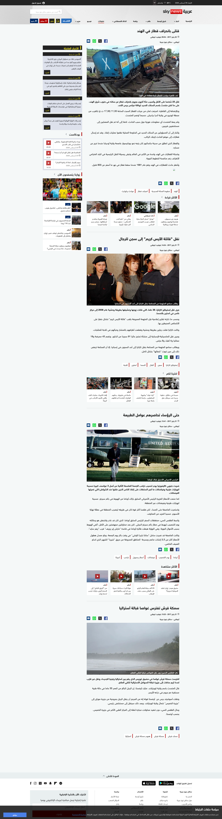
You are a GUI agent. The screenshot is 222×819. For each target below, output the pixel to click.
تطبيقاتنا (164, 796)
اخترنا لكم (171, 373)
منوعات (101, 20)
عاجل (52, 20)
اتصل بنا (189, 796)
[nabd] (60, 783)
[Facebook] (106, 41)
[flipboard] (55, 783)
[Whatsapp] (94, 41)
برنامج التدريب (187, 804)
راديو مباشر (164, 800)
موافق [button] (15, 814)
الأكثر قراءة (171, 197)
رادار (117, 804)
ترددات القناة (163, 804)
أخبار (177, 21)
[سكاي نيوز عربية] (177, 11)
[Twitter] (100, 41)
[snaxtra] (133, 174)
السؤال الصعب (113, 800)
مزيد (78, 21)
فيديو (89, 21)
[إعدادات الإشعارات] (58, 21)
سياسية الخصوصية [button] (79, 814)
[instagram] (35, 783)
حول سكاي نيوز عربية (184, 800)
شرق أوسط (161, 21)
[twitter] (40, 783)
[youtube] (45, 783)
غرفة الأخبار (115, 796)
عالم (149, 21)
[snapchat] (50, 783)
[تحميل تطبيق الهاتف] (157, 783)
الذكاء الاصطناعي (120, 21)
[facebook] (30, 783)
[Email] (88, 41)
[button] (43, 21)
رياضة (135, 21)
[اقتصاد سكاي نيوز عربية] (66, 21)
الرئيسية (189, 20)
